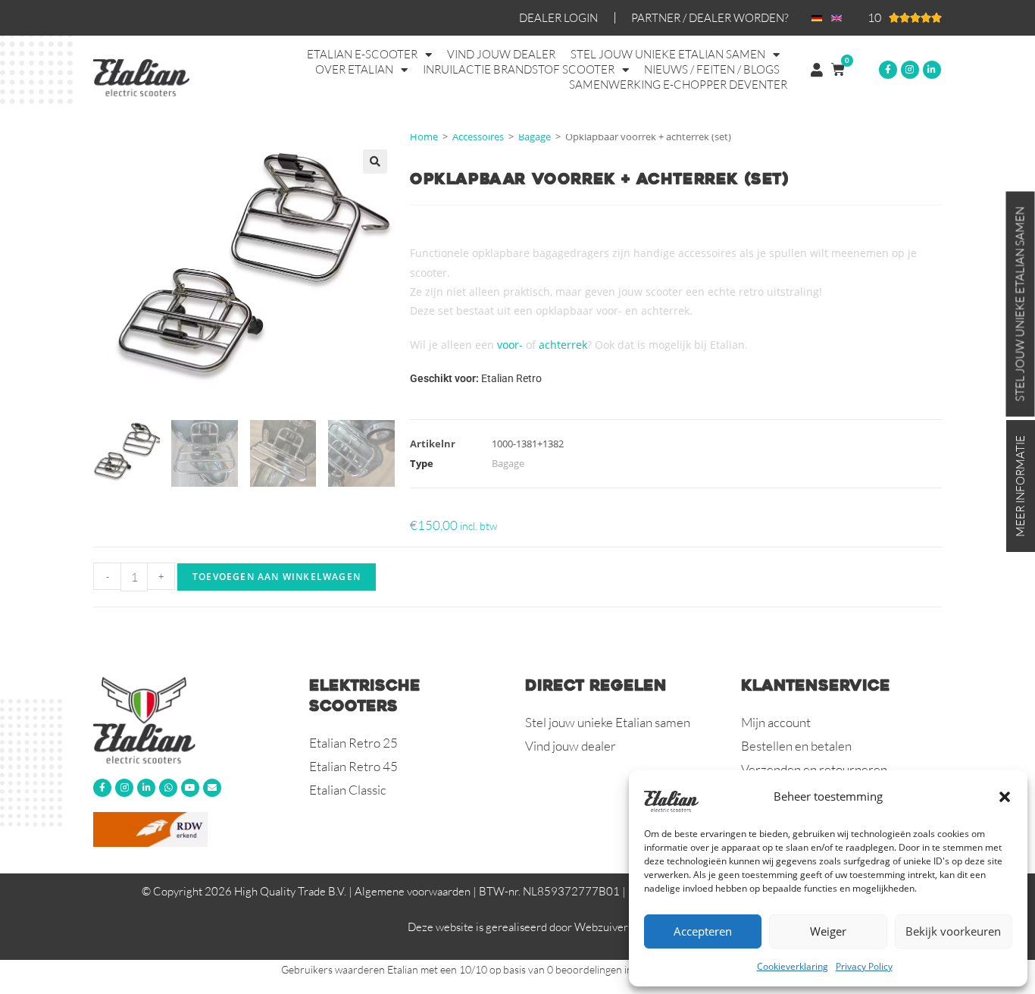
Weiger (828, 931)
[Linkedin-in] (932, 70)
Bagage (534, 136)
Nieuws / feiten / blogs (712, 69)
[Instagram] (910, 70)
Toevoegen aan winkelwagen (276, 576)
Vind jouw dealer (501, 54)
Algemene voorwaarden (413, 891)
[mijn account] (817, 70)
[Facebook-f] (888, 70)
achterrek (563, 344)
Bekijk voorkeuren (953, 931)
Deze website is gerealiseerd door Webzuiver (518, 927)
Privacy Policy (864, 966)
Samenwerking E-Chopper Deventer (678, 84)
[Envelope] (212, 788)
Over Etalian (354, 69)
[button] (1004, 796)
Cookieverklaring (792, 966)
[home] (193, 720)
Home (424, 136)
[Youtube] (190, 788)
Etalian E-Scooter (362, 54)
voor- (510, 344)
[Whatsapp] (168, 788)
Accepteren (703, 931)
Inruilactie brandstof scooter (518, 69)
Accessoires (478, 136)
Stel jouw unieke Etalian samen (668, 54)
